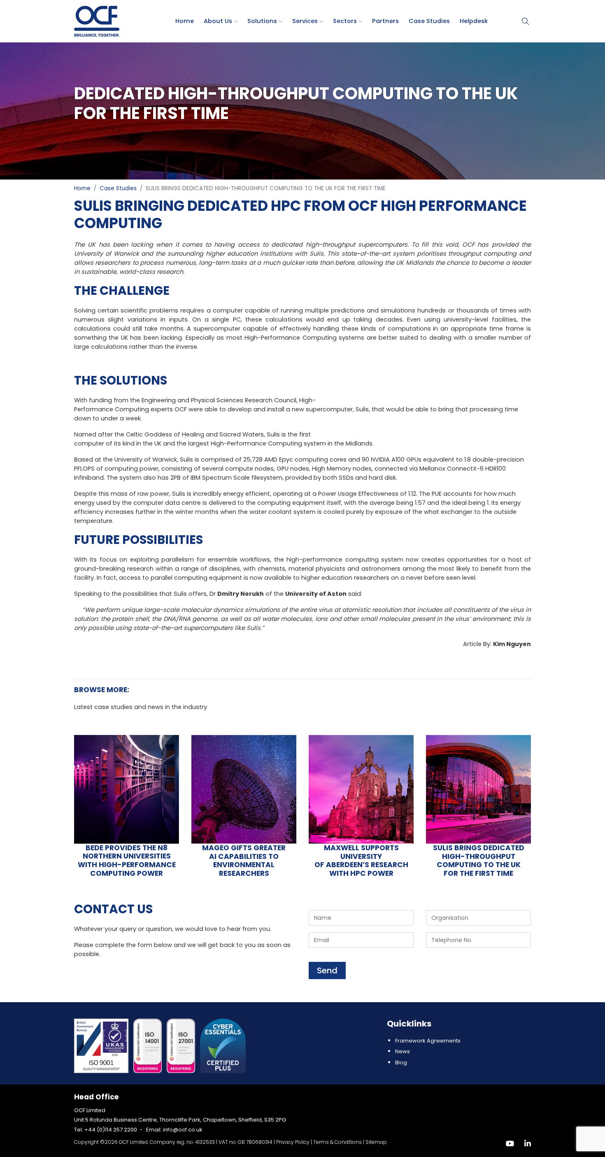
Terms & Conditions (337, 1141)
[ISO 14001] (148, 1045)
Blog (401, 1062)
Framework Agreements (428, 1041)
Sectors (345, 21)
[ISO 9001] (102, 1045)
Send (327, 970)
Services (305, 21)
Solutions (263, 21)
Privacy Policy (292, 1141)
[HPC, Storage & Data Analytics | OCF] (96, 20)
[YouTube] (510, 1143)
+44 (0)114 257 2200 (110, 1130)
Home (184, 21)
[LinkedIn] (527, 1143)
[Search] (525, 21)
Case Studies (429, 21)
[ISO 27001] (182, 1045)
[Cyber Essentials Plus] (223, 1045)
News (402, 1051)
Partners (385, 21)
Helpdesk (474, 21)
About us (219, 21)
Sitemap (376, 1141)
